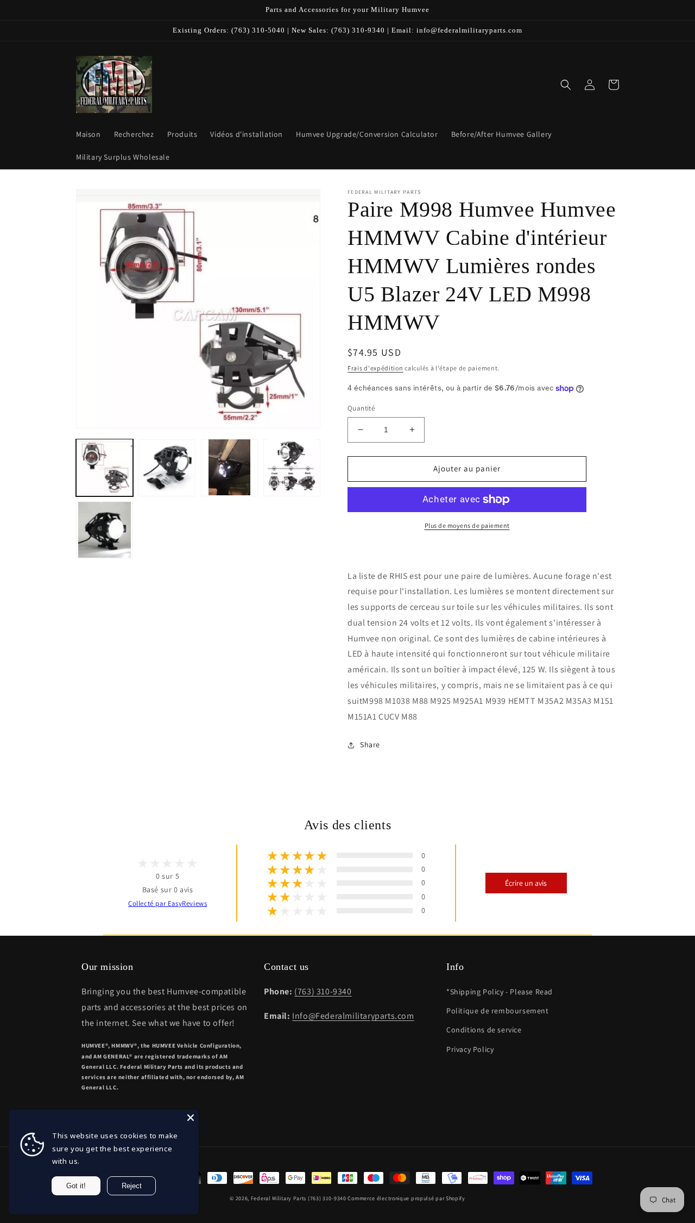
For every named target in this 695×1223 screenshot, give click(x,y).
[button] (566, 85)
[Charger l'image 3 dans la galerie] (229, 467)
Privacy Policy (470, 1049)
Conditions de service (484, 1030)
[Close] (190, 1117)
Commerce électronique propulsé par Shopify (406, 1198)
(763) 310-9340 (322, 991)
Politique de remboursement (497, 1011)
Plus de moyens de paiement (467, 525)
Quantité (361, 408)
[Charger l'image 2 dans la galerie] (166, 467)
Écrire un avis (526, 883)
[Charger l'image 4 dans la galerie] (291, 467)
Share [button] (370, 744)
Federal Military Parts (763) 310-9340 (298, 1198)
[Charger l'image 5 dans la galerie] (104, 529)
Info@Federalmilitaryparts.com (353, 1016)
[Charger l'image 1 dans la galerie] (104, 467)
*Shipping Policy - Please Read (499, 992)
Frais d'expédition (375, 368)
